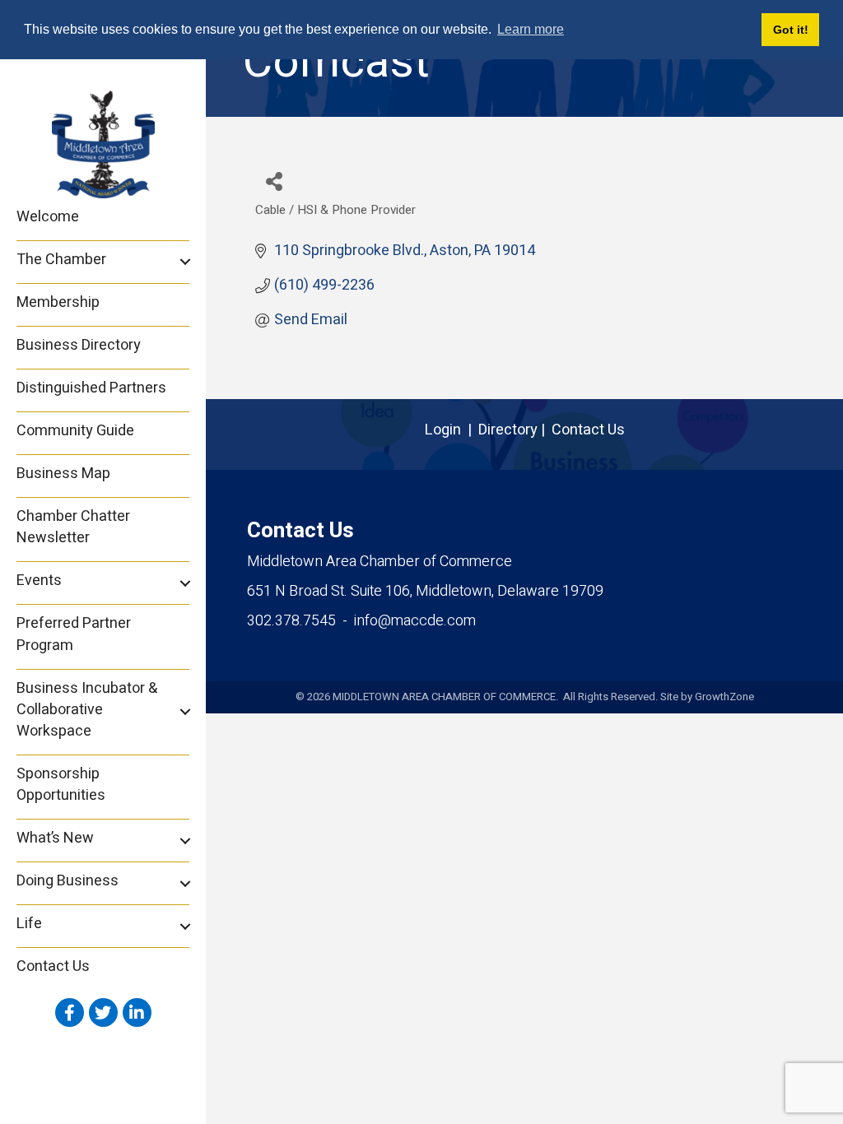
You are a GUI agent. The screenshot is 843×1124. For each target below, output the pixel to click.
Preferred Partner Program (73, 634)
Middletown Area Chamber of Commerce (379, 561)
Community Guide (75, 431)
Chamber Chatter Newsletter (73, 527)
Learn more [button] (530, 29)
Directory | (515, 430)
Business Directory (78, 345)
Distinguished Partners (91, 388)
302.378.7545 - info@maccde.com (361, 621)
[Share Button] (273, 180)
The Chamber (61, 259)
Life (29, 924)
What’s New (55, 838)
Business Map (63, 473)
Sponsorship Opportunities (60, 784)
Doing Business (67, 881)
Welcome (47, 217)
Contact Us (53, 966)
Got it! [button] (790, 29)
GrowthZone (724, 696)
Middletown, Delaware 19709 (425, 591)
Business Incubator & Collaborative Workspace (86, 709)
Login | (451, 430)
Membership (58, 302)
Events (39, 580)
